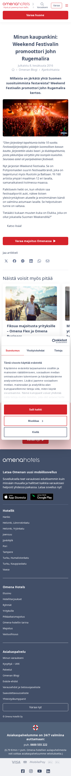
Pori (5, 546)
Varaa (56, 5)
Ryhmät (7, 605)
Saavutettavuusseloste (16, 693)
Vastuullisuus (10, 634)
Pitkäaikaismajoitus (14, 616)
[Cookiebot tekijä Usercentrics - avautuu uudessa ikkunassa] (52, 341)
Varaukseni (42, 6)
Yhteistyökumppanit (14, 698)
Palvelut (7, 669)
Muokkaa (33, 420)
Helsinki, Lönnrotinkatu (16, 522)
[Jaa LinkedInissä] (31, 261)
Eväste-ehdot (10, 681)
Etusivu (7, 593)
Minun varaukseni (13, 658)
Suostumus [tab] (13, 350)
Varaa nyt (35, 707)
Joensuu (7, 534)
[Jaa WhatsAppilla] (39, 261)
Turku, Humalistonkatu (16, 557)
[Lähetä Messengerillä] (22, 261)
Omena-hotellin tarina (15, 622)
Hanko (6, 516)
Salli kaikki (35, 409)
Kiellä (35, 432)
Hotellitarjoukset (12, 599)
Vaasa (6, 569)
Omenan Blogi (28, 70)
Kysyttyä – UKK (11, 663)
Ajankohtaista (50, 70)
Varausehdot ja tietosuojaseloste (21, 687)
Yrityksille (8, 610)
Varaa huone (35, 15)
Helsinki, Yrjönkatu (13, 528)
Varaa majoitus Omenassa (33, 241)
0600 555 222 (38, 745)
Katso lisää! (14, 226)
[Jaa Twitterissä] (6, 261)
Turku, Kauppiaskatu (15, 563)
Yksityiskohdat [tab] (35, 350)
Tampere (8, 552)
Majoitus (8, 628)
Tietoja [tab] (58, 350)
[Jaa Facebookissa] (14, 261)
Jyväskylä (8, 540)
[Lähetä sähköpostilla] (47, 261)
